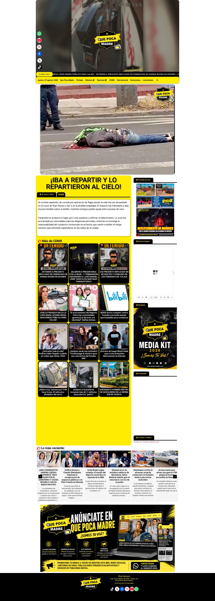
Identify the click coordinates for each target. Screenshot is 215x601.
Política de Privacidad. (124, 583)
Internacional (122, 80)
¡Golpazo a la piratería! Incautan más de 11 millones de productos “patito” (84, 392)
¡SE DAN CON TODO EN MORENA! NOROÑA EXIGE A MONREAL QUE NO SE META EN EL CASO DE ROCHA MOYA (119, 475)
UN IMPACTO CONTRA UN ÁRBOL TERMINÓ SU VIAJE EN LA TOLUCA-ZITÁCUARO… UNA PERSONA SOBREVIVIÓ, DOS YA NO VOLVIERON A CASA (48, 477)
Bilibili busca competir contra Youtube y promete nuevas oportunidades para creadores (114, 315)
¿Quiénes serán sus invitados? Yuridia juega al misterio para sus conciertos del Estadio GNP (83, 355)
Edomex (88, 80)
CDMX (112, 80)
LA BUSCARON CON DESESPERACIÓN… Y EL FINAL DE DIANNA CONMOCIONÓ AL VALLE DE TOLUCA (95, 475)
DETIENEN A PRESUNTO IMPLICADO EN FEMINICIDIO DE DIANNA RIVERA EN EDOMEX (53, 274)
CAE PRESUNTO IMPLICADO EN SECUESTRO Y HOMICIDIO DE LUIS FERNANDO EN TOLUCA (114, 274)
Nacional (101, 80)
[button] (46, 194)
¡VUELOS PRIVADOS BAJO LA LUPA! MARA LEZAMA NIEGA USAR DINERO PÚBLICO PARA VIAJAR (53, 316)
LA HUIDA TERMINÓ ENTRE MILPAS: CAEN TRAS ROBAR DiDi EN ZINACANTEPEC (72, 473)
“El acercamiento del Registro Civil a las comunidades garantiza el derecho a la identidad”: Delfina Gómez (83, 316)
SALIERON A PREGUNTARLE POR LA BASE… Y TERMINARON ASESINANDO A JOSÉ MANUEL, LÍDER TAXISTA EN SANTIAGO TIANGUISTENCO (101, 74)
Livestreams (148, 80)
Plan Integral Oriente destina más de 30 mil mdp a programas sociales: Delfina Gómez (143, 475)
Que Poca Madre (67, 80)
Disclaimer (124, 576)
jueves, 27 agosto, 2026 (48, 80)
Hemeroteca (135, 80)
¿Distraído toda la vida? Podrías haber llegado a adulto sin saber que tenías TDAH (53, 353)
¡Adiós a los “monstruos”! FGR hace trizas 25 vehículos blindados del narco (53, 392)
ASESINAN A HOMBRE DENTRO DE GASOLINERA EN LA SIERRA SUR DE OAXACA (114, 392)
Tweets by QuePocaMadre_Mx (146, 442)
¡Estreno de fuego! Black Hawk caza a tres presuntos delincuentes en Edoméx (114, 353)
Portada (79, 80)
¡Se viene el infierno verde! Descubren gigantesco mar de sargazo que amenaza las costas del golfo (167, 475)
